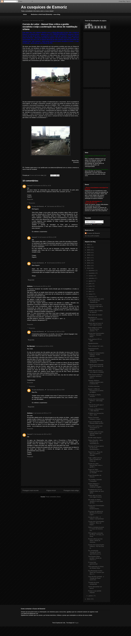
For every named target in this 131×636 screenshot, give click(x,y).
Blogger (76, 622)
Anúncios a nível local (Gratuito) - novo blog (45, 14)
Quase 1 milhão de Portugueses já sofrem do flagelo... (95, 390)
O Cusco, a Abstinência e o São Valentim (95, 409)
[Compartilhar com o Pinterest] (58, 175)
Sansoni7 (30, 185)
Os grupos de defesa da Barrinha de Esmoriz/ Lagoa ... (95, 513)
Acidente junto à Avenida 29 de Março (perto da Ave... (95, 366)
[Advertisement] (97, 45)
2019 (88, 252)
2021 (88, 247)
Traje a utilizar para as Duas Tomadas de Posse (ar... (95, 459)
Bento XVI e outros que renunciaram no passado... (95, 427)
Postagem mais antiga (71, 490)
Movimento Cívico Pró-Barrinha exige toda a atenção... (95, 306)
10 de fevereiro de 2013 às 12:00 (47, 237)
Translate (99, 224)
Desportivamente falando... (93, 349)
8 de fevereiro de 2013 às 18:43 (42, 286)
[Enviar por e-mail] (51, 175)
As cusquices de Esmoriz (44, 7)
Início (25, 14)
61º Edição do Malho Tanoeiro (94, 395)
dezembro (92, 270)
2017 (88, 258)
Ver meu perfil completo (92, 236)
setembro (92, 278)
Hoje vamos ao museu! (95, 315)
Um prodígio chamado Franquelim (95, 480)
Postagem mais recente (31, 490)
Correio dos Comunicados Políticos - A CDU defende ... (96, 354)
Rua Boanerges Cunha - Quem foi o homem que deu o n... (96, 572)
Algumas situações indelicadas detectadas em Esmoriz (96, 360)
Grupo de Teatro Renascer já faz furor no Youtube (95, 471)
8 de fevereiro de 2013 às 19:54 (55, 389)
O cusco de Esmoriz (38, 206)
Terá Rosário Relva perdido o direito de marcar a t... (94, 558)
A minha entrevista (93, 386)
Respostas (32, 203)
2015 (88, 263)
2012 (88, 599)
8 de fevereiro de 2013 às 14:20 (42, 185)
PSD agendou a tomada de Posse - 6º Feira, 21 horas (96, 534)
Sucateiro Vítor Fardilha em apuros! (95, 311)
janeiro (91, 595)
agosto (91, 281)
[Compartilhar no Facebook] (57, 175)
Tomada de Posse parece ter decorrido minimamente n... (96, 447)
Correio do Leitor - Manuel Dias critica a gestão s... (95, 465)
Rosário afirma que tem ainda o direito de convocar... (95, 540)
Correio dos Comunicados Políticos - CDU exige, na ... (96, 400)
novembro (92, 273)
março (91, 294)
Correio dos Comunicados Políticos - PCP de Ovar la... (96, 546)
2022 (88, 244)
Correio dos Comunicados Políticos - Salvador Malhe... (96, 335)
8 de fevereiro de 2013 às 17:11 (55, 206)
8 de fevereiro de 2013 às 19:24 (55, 331)
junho (90, 286)
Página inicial (51, 490)
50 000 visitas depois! (94, 437)
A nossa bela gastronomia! (93, 563)
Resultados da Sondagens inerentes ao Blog (95, 319)
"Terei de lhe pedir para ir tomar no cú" (96, 405)
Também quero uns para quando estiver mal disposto (95, 433)
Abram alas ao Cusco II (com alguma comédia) (96, 371)
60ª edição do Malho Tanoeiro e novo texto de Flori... (95, 501)
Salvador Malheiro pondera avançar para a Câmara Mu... (95, 382)
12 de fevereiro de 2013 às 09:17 (42, 434)
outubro (91, 275)
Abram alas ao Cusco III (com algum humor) (95, 324)
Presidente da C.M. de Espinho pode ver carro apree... (96, 491)
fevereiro (91, 296)
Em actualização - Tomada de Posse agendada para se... (95, 552)
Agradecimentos (93, 343)
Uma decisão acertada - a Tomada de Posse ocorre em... (96, 578)
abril (90, 291)
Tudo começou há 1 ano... (96, 346)
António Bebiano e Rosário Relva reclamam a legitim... (95, 485)
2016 (88, 260)
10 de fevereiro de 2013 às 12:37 (56, 263)
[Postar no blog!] (53, 175)
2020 (88, 250)
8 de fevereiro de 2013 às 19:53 (44, 346)
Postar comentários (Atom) (53, 496)
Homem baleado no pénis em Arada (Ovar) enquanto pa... (96, 300)
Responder (30, 199)
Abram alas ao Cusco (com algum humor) (95, 496)
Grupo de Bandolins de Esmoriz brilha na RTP (95, 422)
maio (90, 289)
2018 (88, 255)
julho (90, 283)
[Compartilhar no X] (55, 175)
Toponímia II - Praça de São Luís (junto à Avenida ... (95, 453)
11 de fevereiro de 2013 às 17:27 (42, 413)
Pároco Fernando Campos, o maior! (94, 418)
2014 (88, 265)
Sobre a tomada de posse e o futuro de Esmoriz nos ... (96, 528)
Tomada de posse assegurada (93, 583)
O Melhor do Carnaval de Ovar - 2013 (96, 414)
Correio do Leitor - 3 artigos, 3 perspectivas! (96, 518)
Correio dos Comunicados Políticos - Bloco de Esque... (96, 523)
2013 (88, 268)
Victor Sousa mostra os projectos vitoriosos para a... (95, 376)
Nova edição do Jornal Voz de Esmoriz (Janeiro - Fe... (95, 329)
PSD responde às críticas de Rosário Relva (96, 567)
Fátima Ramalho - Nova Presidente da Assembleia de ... (95, 441)
